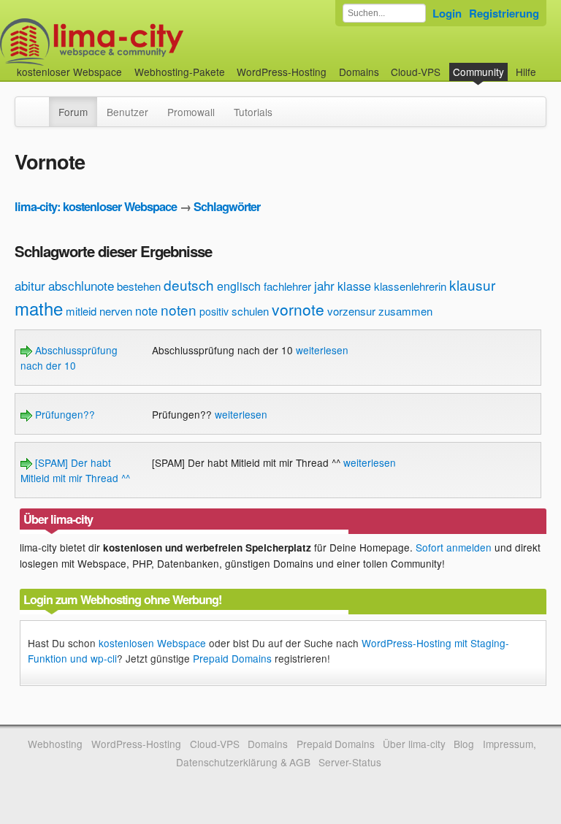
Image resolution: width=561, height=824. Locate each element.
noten (178, 309)
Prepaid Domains (232, 658)
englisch (239, 286)
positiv (214, 311)
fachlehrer (287, 286)
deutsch (189, 284)
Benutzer (127, 111)
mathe (39, 308)
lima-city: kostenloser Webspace (96, 206)
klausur (472, 284)
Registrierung (504, 13)
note (146, 310)
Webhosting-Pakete (179, 71)
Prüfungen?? (63, 414)
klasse (354, 286)
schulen (250, 310)
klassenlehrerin (410, 286)
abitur (30, 285)
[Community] (39, 104)
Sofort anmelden (454, 547)
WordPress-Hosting (282, 71)
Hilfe (526, 71)
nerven (115, 310)
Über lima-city (414, 743)
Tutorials (253, 111)
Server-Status (349, 762)
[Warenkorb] (548, 64)
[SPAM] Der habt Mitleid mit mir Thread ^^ (75, 469)
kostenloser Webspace (69, 71)
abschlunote (81, 285)
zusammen (405, 310)
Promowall (191, 111)
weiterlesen (322, 350)
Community (478, 71)
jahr (324, 285)
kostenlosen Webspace (152, 643)
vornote (298, 309)
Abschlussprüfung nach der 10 (69, 357)
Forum (73, 111)
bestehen (139, 286)
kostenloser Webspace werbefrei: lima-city (146, 42)
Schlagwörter (227, 206)
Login (447, 13)
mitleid (81, 310)
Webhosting (55, 743)
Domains (359, 71)
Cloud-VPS (415, 71)
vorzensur (351, 310)
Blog (464, 743)
